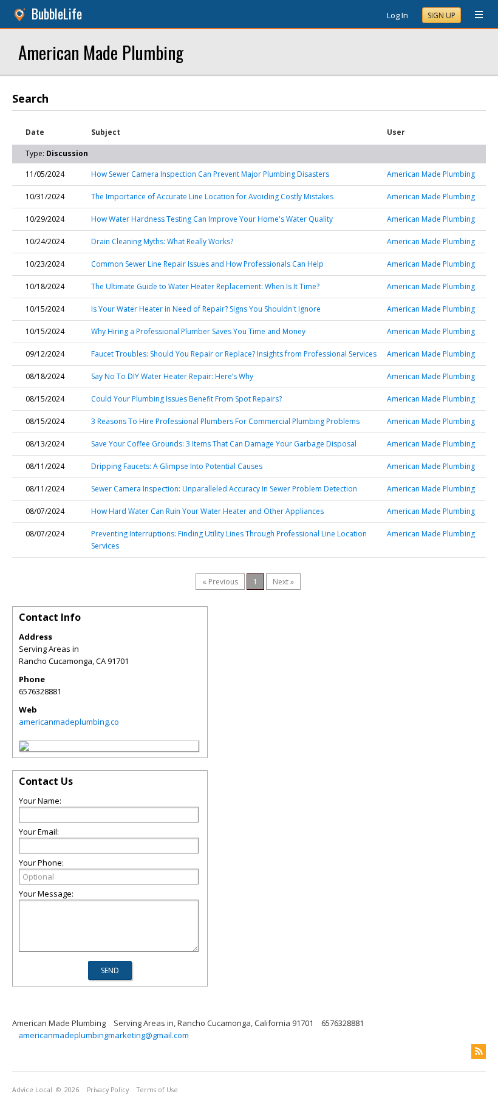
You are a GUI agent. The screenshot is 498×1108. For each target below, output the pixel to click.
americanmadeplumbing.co (69, 721)
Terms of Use (157, 1090)
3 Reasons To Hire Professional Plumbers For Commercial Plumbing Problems (225, 421)
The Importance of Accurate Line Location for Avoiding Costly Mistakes (212, 196)
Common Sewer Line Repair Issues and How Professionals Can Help (207, 264)
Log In (397, 15)
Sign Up (441, 15)
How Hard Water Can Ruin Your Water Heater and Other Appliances (207, 511)
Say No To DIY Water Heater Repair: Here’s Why (172, 376)
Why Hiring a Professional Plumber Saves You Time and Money (198, 331)
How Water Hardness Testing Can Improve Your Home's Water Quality (212, 219)
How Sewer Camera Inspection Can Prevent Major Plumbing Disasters (210, 174)
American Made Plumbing (100, 52)
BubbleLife (57, 13)
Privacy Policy (108, 1090)
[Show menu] (474, 15)
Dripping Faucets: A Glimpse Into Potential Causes (176, 466)
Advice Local (32, 1090)
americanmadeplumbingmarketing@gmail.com (103, 1035)
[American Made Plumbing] (24, 747)
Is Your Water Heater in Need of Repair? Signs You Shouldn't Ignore (206, 309)
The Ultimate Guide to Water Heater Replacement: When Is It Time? (205, 286)
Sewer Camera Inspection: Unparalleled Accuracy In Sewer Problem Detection (224, 489)
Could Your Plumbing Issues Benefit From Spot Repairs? (186, 399)
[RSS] (478, 1051)
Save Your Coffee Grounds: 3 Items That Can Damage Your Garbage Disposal (223, 444)
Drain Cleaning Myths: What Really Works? (162, 241)
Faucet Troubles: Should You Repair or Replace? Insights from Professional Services (234, 354)
